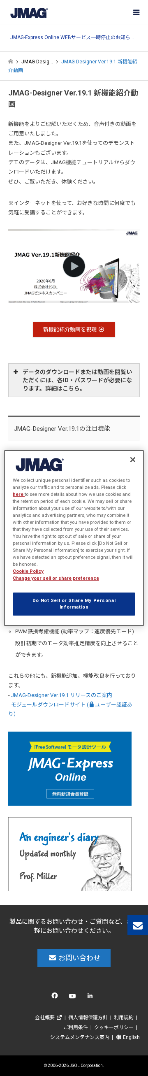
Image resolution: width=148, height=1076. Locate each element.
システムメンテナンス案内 (79, 1037)
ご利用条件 (75, 1027)
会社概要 (45, 1017)
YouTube (74, 997)
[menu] (135, 12)
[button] (74, 266)
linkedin (92, 997)
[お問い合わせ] (137, 925)
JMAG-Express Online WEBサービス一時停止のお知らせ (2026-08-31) (74, 37)
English (131, 1037)
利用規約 (124, 1017)
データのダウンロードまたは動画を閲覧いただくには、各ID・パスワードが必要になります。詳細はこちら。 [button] (77, 380)
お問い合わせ (78, 958)
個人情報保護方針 (88, 1017)
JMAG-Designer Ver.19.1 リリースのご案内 (61, 695)
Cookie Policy (28, 571)
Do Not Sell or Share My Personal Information (74, 604)
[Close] (133, 460)
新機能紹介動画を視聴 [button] (70, 329)
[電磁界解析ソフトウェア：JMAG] (28, 12)
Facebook (56, 997)
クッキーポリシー (114, 1027)
